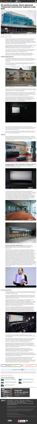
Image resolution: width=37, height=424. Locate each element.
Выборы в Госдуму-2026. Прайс (21, 402)
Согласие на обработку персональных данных (12, 413)
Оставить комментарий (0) (29, 365)
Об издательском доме (10, 400)
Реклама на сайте (21, 400)
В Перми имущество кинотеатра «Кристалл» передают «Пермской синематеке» (28, 382)
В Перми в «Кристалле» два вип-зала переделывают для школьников (10, 385)
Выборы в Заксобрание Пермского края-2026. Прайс (14, 403)
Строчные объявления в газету (11, 402)
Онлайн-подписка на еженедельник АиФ (20, 401)
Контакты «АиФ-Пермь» (30, 401)
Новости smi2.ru (4, 397)
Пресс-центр (16, 400)
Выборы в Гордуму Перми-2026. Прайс (28, 403)
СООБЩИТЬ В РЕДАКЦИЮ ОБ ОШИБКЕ (12, 404)
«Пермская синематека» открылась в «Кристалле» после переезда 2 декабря (28, 379)
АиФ (34, 34)
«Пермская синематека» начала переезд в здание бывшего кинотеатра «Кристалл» (11, 382)
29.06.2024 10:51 (3, 3)
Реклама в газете (27, 400)
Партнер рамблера (15, 420)
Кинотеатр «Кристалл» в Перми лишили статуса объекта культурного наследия (10, 379)
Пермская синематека (25, 288)
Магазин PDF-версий (10, 401)
